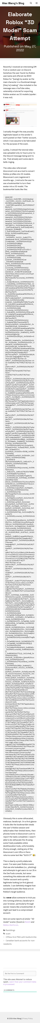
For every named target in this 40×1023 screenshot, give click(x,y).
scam (8, 933)
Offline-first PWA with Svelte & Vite (21, 937)
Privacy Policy (28, 1018)
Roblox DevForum (10, 925)
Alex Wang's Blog (13, 3)
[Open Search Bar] (31, 3)
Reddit (28, 922)
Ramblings (10, 930)
